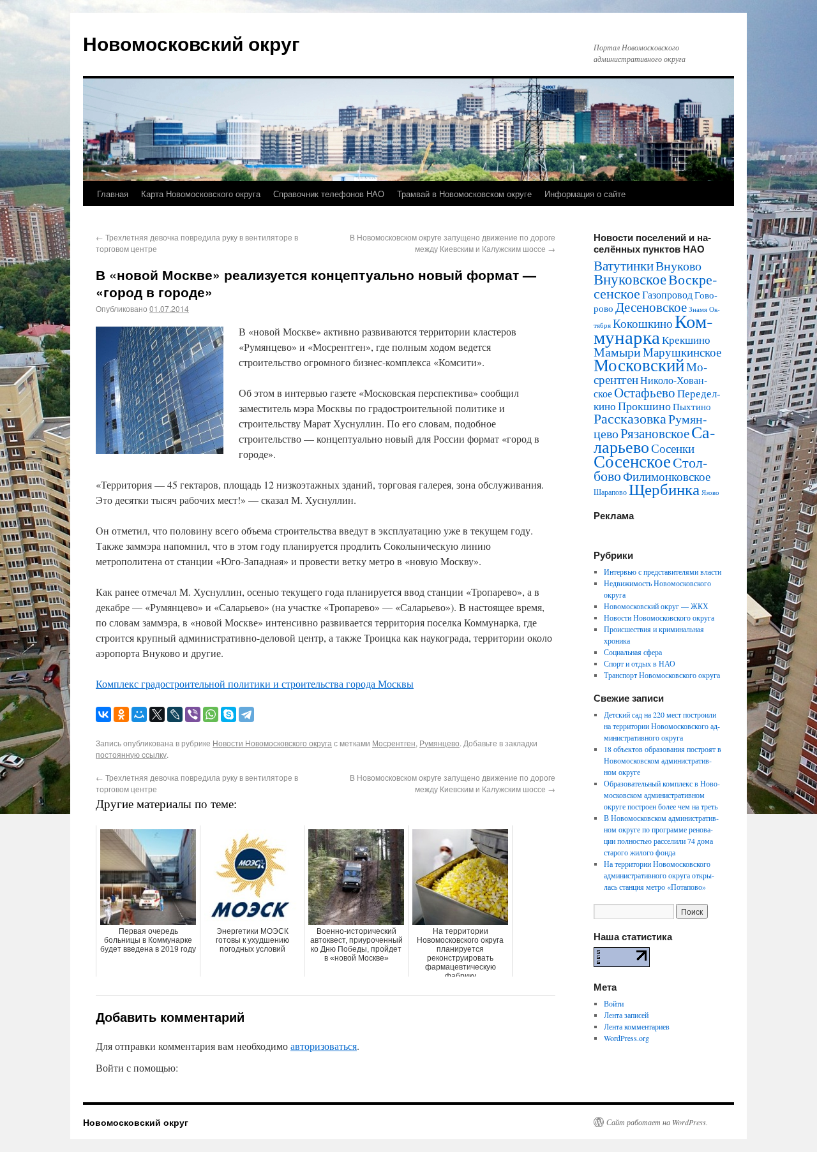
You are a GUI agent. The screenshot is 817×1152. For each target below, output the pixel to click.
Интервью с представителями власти (662, 571)
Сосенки (672, 448)
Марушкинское (682, 352)
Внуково (678, 265)
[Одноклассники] (121, 714)
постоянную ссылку (131, 754)
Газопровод (667, 295)
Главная (112, 194)
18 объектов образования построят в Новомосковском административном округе (662, 760)
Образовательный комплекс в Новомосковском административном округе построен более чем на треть (662, 794)
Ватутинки (624, 265)
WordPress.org (626, 1038)
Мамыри (617, 351)
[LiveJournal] (175, 714)
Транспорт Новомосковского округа (662, 675)
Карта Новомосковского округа (200, 194)
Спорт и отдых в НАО (639, 663)
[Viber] (192, 714)
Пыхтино (692, 406)
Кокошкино (643, 323)
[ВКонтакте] (103, 714)
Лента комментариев (637, 1026)
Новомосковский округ (191, 43)
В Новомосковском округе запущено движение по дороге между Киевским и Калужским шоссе (452, 243)
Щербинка (664, 488)
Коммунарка (653, 328)
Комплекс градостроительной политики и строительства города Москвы (255, 683)
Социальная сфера (633, 652)
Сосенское (632, 461)
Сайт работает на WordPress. (657, 1122)
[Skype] (228, 714)
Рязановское (654, 433)
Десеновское (651, 307)
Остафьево (644, 392)
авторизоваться (323, 1045)
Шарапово (610, 492)
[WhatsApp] (210, 714)
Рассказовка (630, 418)
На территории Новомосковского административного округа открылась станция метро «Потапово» (659, 875)
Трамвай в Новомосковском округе (464, 194)
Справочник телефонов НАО (328, 194)
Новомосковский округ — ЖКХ (656, 606)
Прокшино (644, 405)
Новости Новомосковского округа (272, 742)
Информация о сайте (585, 194)
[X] (157, 714)
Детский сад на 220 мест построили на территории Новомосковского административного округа (662, 725)
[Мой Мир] (139, 714)
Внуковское (630, 278)
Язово (710, 492)
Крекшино (686, 339)
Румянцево (439, 742)
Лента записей (626, 1015)
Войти (614, 1003)
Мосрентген (394, 742)
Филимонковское (666, 476)
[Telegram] (246, 714)
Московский (639, 364)
